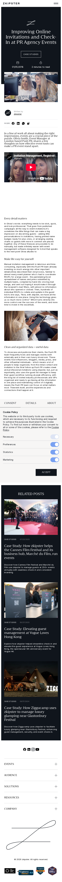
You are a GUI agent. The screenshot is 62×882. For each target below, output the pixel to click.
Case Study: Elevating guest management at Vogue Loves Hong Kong (26, 633)
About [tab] (51, 403)
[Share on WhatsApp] (23, 123)
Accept (46, 472)
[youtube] (37, 749)
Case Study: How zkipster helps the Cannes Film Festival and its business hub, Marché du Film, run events (31, 552)
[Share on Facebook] (13, 123)
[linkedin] (29, 749)
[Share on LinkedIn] (18, 123)
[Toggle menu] (56, 3)
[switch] (54, 444)
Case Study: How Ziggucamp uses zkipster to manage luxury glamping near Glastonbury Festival (30, 714)
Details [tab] (31, 403)
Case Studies (31, 54)
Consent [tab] (10, 403)
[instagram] (33, 749)
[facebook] (24, 749)
